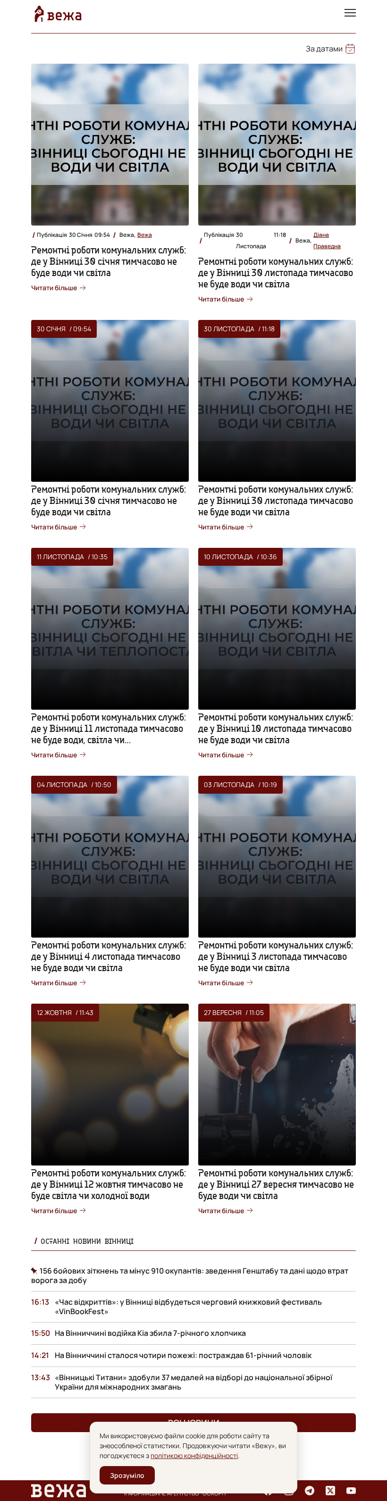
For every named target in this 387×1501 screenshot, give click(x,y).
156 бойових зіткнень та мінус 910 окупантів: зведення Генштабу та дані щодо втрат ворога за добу (189, 1275)
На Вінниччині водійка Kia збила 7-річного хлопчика (150, 1333)
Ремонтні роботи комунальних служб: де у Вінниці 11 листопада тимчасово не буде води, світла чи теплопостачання (108, 734)
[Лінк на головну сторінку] (58, 14)
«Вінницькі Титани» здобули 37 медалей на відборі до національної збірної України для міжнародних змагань (193, 1382)
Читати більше (54, 287)
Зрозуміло (127, 1475)
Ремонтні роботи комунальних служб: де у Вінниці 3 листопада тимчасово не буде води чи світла (275, 956)
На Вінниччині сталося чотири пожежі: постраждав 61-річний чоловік (183, 1355)
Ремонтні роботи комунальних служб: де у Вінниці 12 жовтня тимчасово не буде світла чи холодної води (108, 1184)
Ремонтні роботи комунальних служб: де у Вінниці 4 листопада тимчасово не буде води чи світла (108, 956)
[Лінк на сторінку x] (330, 1490)
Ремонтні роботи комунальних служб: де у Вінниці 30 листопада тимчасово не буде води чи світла (275, 272)
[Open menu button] (350, 13)
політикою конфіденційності (194, 1455)
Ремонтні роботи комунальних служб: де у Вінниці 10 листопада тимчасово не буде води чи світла (275, 728)
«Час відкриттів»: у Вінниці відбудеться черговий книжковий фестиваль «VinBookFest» (188, 1307)
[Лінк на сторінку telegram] (309, 1490)
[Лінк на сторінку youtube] (351, 1490)
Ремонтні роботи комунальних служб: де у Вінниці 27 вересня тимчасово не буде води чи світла (276, 1184)
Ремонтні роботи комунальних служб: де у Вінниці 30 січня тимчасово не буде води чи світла (108, 261)
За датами (324, 48)
